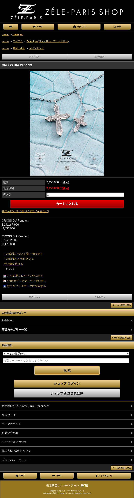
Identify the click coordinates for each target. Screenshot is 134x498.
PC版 (84, 485)
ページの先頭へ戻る (121, 305)
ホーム (5, 34)
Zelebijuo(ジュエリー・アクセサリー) (48, 41)
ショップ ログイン (67, 383)
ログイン (80, 26)
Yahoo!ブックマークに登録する (26, 280)
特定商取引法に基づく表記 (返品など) (25, 211)
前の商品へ (34, 56)
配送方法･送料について (16, 450)
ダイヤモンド (36, 48)
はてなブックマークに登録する (26, 285)
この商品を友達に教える (18, 258)
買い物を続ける (13, 263)
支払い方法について (14, 441)
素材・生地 (19, 48)
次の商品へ (100, 56)
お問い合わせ (10, 432)
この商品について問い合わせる (23, 253)
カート (39, 26)
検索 (119, 26)
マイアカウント (11, 423)
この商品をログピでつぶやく (25, 275)
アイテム (18, 41)
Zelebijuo (17, 34)
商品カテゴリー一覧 (14, 329)
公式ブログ (9, 415)
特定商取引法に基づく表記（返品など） (27, 405)
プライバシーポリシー (16, 459)
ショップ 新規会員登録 (67, 393)
